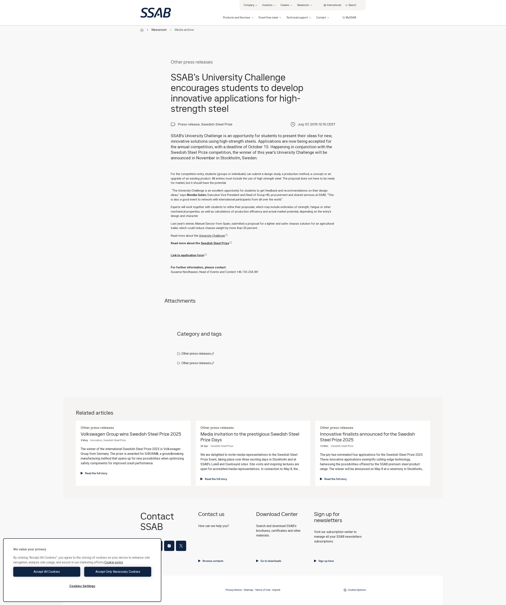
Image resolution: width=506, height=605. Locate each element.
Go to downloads (271, 561)
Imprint (276, 589)
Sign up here (326, 561)
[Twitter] (181, 546)
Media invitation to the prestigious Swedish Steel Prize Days (249, 437)
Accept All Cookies (47, 572)
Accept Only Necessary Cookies (117, 572)
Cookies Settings (82, 586)
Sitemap (248, 589)
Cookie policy (113, 562)
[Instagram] (169, 546)
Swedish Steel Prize (215, 243)
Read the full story (96, 473)
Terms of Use (262, 589)
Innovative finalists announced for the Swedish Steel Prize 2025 (367, 437)
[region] (82, 570)
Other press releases (196, 353)
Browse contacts (213, 561)
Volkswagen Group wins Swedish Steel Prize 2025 (131, 434)
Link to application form (187, 255)
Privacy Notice (234, 589)
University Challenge (212, 235)
